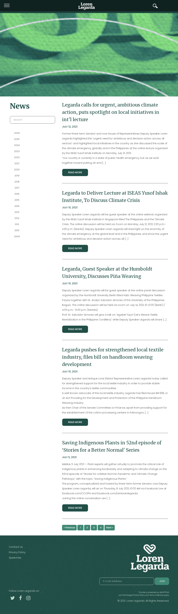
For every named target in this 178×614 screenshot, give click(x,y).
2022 (17, 157)
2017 (16, 187)
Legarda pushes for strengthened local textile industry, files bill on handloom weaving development (112, 357)
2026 (17, 133)
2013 (16, 212)
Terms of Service (156, 595)
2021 (16, 163)
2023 (17, 151)
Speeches (15, 557)
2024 (17, 145)
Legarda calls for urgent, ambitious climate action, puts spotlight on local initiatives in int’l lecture (110, 112)
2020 (17, 169)
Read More (75, 172)
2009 (17, 236)
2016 (16, 194)
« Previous (69, 527)
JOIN (162, 581)
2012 (16, 218)
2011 (17, 224)
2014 (16, 206)
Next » (109, 527)
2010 (16, 230)
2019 (16, 175)
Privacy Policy (17, 552)
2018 (16, 181)
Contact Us (16, 547)
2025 (17, 139)
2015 (16, 200)
